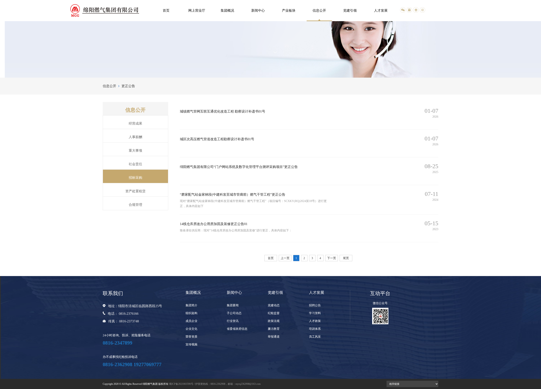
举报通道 (274, 336)
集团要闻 (233, 305)
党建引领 (350, 10)
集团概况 (227, 10)
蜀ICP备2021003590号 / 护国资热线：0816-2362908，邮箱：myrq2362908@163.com (215, 383)
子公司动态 (234, 313)
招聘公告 (315, 305)
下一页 (331, 258)
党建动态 (274, 305)
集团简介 (191, 305)
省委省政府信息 (237, 328)
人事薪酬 (135, 137)
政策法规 (274, 321)
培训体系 (315, 328)
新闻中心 (258, 10)
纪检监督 (274, 313)
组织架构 (191, 313)
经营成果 (135, 123)
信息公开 (319, 10)
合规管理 (135, 204)
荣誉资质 (191, 336)
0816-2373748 (129, 321)
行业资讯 (233, 321)
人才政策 (315, 321)
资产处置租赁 (135, 191)
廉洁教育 (274, 328)
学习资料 (315, 313)
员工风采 (315, 336)
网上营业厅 (196, 10)
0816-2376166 (128, 313)
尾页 (346, 258)
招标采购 (135, 177)
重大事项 (135, 150)
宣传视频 (191, 344)
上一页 (285, 258)
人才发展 (381, 10)
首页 (166, 10)
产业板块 (288, 10)
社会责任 (135, 164)
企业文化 (191, 328)
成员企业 (191, 321)
